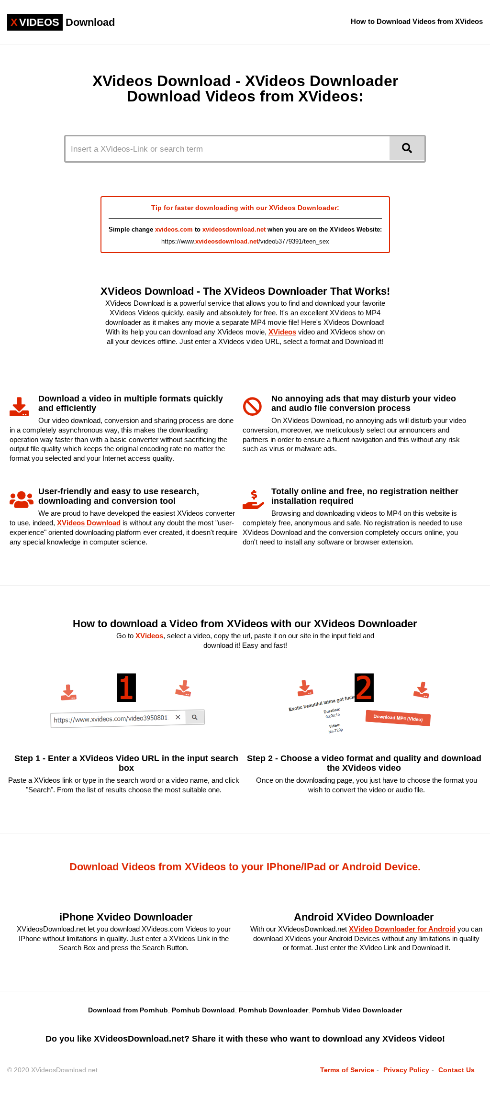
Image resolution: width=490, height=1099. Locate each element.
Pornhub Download (203, 1010)
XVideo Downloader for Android (402, 929)
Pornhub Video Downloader (357, 1010)
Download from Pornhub (128, 1010)
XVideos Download (89, 523)
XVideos (282, 332)
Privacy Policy (406, 1070)
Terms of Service (347, 1070)
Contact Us (456, 1070)
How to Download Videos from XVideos (417, 21)
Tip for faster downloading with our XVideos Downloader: (245, 207)
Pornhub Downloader (273, 1010)
